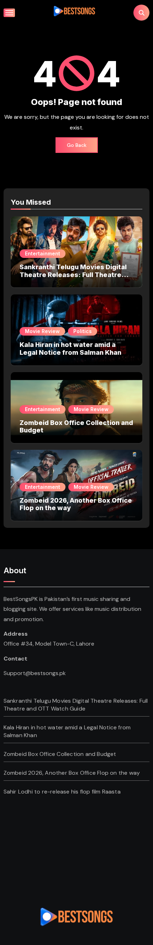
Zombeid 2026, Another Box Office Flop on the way (72, 773)
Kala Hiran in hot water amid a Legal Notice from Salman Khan (70, 348)
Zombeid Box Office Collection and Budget (60, 754)
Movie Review (42, 331)
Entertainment (42, 253)
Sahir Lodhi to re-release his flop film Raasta (62, 791)
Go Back (76, 145)
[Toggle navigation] (9, 13)
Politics (82, 331)
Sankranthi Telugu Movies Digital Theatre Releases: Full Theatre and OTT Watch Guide (73, 274)
